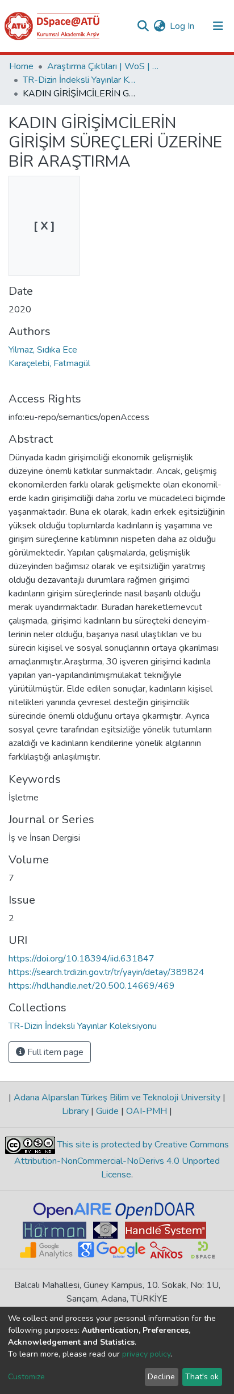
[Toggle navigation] (218, 26)
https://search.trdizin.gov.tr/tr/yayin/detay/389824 (106, 972)
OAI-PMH (146, 1111)
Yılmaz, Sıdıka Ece (43, 350)
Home (21, 66)
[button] (159, 26)
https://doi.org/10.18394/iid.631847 (81, 958)
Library (76, 1111)
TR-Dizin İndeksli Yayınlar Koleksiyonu (79, 80)
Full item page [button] (54, 1052)
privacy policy (146, 1354)
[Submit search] (143, 26)
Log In (182, 26)
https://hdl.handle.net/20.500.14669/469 (92, 986)
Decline (161, 1376)
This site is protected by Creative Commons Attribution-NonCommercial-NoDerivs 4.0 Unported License (121, 1160)
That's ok (202, 1376)
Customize (26, 1376)
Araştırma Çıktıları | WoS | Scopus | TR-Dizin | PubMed (104, 66)
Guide (107, 1111)
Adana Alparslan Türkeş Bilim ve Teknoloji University (117, 1097)
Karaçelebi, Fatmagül (49, 363)
